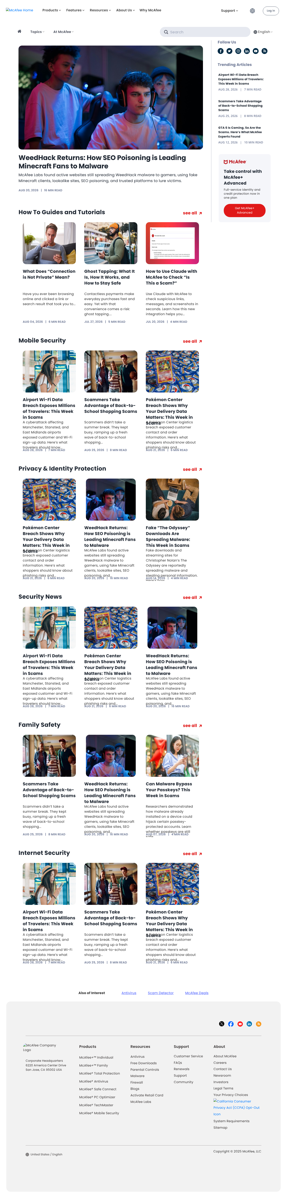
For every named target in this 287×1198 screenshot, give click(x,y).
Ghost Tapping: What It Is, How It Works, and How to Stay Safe (109, 277)
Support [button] (228, 10)
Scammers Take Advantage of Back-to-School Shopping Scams (110, 405)
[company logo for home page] (19, 10)
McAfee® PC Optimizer (97, 1097)
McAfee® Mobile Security (99, 1113)
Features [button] (74, 10)
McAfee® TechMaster (96, 1105)
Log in (271, 11)
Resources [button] (99, 10)
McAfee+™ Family (93, 1065)
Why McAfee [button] (150, 10)
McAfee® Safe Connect (97, 1089)
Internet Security (44, 853)
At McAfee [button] (62, 31)
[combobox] (263, 32)
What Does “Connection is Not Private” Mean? (49, 274)
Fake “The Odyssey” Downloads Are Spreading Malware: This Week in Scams (168, 536)
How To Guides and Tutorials (61, 212)
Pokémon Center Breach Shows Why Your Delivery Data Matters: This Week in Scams (169, 411)
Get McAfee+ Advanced (244, 210)
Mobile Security (42, 340)
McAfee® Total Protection (99, 1073)
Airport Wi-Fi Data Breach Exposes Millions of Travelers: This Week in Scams (49, 408)
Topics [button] (36, 31)
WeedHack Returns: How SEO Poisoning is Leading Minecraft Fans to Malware (102, 162)
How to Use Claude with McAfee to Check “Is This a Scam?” (171, 277)
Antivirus (129, 993)
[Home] (20, 31)
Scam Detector (161, 993)
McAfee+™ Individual (96, 1057)
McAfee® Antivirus (93, 1081)
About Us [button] (124, 10)
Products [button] (50, 10)
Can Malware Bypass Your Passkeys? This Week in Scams (169, 790)
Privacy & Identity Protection (62, 469)
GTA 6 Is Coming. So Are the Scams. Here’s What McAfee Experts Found (240, 132)
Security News (40, 597)
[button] (253, 9)
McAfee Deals (197, 993)
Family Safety (39, 725)
